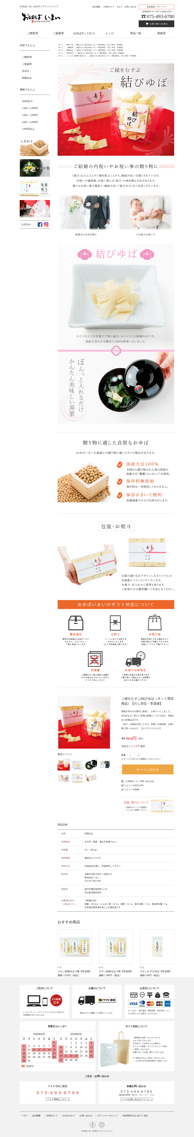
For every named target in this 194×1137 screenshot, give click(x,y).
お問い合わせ (130, 7)
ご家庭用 (58, 33)
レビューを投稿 (131, 789)
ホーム (60, 45)
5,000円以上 (28, 129)
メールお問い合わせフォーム (135, 1099)
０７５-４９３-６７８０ (136, 1091)
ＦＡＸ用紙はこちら (56, 1099)
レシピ (110, 33)
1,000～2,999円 (30, 108)
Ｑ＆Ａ (119, 7)
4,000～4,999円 (30, 122)
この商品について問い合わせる (139, 781)
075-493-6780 (160, 16)
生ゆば (25, 71)
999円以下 (70, 53)
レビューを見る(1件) (134, 785)
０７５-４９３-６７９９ (57, 1093)
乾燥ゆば (69, 50)
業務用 (161, 33)
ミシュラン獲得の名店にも (76, 56)
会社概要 (96, 7)
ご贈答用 (32, 33)
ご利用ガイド (108, 7)
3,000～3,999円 (30, 115)
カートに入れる (147, 769)
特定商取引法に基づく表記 (135, 1115)
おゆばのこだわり (84, 33)
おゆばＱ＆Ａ (68, 1115)
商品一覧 (135, 33)
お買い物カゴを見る (159, 24)
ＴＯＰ (24, 1115)
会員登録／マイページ (156, 7)
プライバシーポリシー (107, 1115)
